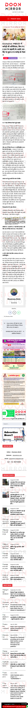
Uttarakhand (13, 58)
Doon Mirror (18, 704)
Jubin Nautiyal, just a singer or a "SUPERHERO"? (16, 676)
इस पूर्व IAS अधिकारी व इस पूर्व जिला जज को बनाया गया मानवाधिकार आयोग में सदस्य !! (17, 512)
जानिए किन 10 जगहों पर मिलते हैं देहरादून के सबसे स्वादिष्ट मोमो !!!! (17, 666)
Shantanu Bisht (9, 316)
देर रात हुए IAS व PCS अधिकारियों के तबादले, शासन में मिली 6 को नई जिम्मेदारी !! (17, 523)
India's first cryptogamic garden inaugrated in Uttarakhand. (17, 628)
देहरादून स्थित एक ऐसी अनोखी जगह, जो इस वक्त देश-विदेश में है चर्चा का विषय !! (17, 655)
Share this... (14, 308)
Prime (5, 58)
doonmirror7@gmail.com (16, 458)
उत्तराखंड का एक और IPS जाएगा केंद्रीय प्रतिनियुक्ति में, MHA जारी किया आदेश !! (17, 557)
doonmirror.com (17, 455)
